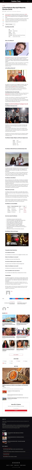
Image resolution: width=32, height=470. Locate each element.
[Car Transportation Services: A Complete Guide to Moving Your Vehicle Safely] (8, 319)
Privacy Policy (21, 412)
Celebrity (3, 5)
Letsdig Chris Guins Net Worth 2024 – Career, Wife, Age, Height (16, 441)
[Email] (3, 25)
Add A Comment (16, 354)
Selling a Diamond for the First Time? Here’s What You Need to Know (22, 324)
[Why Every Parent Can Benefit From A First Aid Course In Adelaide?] (23, 332)
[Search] (27, 1)
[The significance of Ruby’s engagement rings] (4, 391)
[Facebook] (3, 16)
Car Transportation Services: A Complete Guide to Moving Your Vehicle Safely (8, 324)
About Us (7, 465)
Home (3, 3)
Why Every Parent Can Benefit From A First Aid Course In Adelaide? (22, 337)
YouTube (25, 210)
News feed (5, 3)
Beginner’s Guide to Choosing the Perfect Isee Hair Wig (22, 349)
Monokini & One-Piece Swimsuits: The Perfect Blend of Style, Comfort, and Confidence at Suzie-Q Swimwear (17, 398)
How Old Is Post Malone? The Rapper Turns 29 (18, 103)
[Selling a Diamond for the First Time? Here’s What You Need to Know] (23, 319)
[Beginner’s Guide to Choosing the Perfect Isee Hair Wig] (23, 344)
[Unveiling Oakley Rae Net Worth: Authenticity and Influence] (4, 438)
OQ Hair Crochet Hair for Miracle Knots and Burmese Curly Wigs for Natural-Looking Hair (8, 349)
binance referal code (6, 455)
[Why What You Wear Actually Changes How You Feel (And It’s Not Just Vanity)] (8, 332)
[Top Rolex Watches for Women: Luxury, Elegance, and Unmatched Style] (16, 376)
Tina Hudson (4, 387)
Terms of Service (23, 465)
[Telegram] (3, 22)
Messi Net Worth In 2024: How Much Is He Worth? (10, 456)
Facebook (25, 207)
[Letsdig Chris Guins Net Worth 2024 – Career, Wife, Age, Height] (4, 442)
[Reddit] (3, 20)
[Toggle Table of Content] (14, 24)
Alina (5, 11)
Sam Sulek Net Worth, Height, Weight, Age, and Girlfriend (15, 432)
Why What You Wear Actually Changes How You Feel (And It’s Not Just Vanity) (8, 337)
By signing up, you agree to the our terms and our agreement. (16, 412)
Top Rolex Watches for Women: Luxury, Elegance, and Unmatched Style (15, 386)
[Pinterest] (3, 23)
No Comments (14, 11)
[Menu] (3, 1)
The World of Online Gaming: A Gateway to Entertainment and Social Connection (14, 451)
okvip (19, 467)
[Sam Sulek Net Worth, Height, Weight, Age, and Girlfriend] (4, 433)
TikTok (25, 209)
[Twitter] (3, 18)
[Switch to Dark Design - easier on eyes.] (28, 1)
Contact (11, 465)
